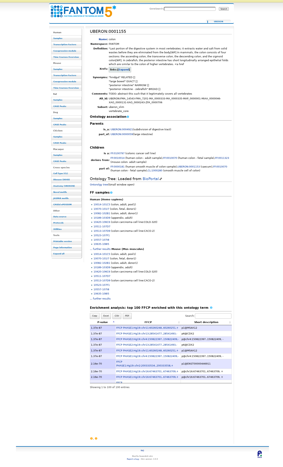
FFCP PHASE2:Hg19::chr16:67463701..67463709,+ (147, 371)
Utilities (57, 229)
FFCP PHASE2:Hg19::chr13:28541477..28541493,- (146, 344)
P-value (102, 322)
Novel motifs (60, 192)
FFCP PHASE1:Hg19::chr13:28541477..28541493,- (146, 333)
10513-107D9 (102, 230)
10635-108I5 (101, 244)
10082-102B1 (102, 213)
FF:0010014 (118, 158)
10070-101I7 (101, 208)
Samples (57, 38)
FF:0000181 (118, 166)
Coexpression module (64, 51)
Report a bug (133, 459)
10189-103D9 (102, 217)
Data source (59, 217)
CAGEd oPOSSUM (62, 204)
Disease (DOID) (61, 180)
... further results (100, 249)
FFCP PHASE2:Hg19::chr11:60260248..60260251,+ (147, 350)
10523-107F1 (102, 235)
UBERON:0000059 (122, 134)
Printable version (62, 241)
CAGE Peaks (59, 106)
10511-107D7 (102, 226)
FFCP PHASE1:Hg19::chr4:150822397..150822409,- (147, 356)
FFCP (148, 322)
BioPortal (151, 179)
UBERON (218, 22)
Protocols (58, 223)
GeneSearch (156, 8)
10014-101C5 (102, 204)
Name (103, 39)
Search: (189, 315)
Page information (62, 247)
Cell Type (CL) (60, 173)
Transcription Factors (64, 44)
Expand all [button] (58, 254)
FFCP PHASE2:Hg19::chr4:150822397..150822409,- (147, 339)
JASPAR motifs (61, 198)
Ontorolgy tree (99, 184)
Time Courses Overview (66, 57)
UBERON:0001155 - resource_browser (81, 9)
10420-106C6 (102, 222)
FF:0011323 (222, 158)
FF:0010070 (170, 158)
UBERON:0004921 (122, 129)
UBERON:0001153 (189, 166)
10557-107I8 (101, 239)
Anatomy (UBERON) (64, 186)
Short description (206, 322)
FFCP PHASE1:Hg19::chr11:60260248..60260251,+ (147, 327)
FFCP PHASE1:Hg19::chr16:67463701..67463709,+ (147, 377)
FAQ (142, 450)
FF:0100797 (118, 153)
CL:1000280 (155, 170)
